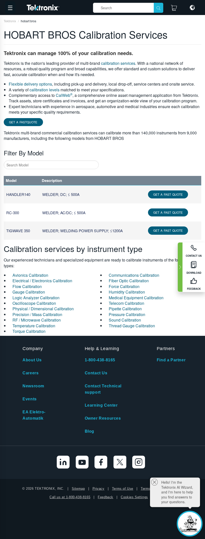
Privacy (98, 488)
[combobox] (51, 164)
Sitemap (78, 488)
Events (29, 399)
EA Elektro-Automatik (34, 415)
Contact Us (96, 373)
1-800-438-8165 (100, 360)
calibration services (118, 63)
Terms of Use (122, 488)
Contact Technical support (103, 389)
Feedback (105, 497)
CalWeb (64, 95)
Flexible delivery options (30, 84)
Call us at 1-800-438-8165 (70, 497)
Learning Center (101, 405)
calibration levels (45, 90)
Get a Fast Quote (168, 194)
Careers (30, 373)
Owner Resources (103, 418)
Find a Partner (171, 360)
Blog (89, 431)
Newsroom (33, 386)
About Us (32, 360)
